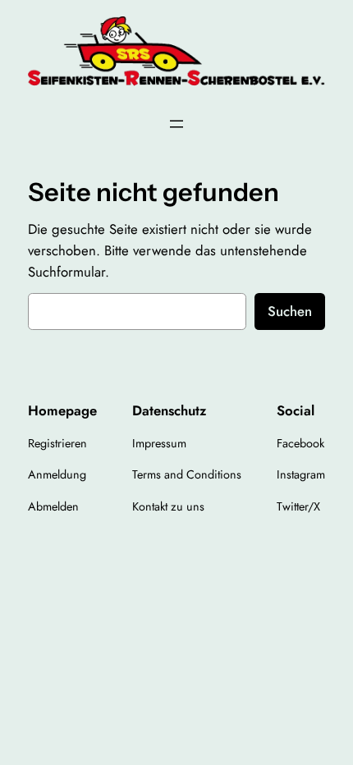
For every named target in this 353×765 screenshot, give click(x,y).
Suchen (290, 311)
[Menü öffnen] (176, 124)
